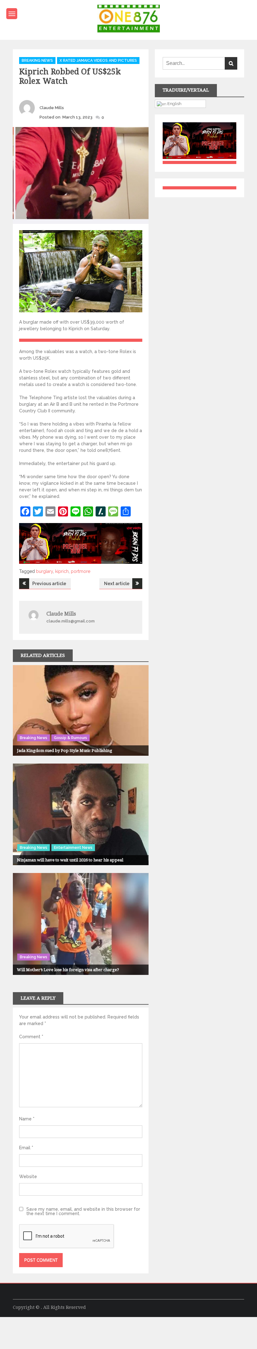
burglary (44, 571)
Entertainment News (73, 847)
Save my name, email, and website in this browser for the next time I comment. (83, 1211)
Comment (31, 1036)
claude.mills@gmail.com (70, 621)
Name (26, 1118)
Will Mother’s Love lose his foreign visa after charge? (68, 969)
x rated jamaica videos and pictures (98, 60)
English (173, 103)
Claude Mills (51, 107)
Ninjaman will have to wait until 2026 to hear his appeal (70, 860)
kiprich (62, 571)
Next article (116, 583)
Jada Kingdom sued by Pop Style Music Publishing (64, 750)
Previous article (49, 583)
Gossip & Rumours (70, 738)
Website (28, 1176)
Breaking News (37, 60)
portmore (80, 571)
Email (26, 1147)
